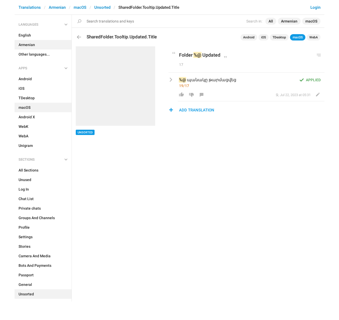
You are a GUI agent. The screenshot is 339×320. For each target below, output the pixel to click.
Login (315, 7)
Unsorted (102, 7)
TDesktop (279, 37)
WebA (313, 37)
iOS (263, 37)
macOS (80, 7)
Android (249, 37)
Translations (30, 7)
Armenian (57, 7)
